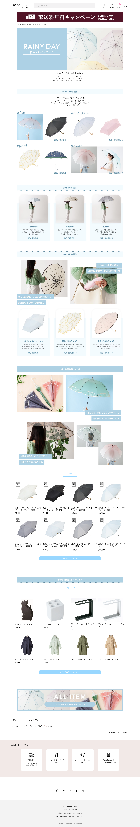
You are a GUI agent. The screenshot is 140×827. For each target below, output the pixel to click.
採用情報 (64, 816)
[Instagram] (64, 790)
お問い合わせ (80, 816)
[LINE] (83, 790)
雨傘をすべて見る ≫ (70, 558)
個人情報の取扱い (73, 809)
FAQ (69, 806)
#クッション (51, 726)
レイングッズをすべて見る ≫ (70, 672)
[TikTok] (57, 790)
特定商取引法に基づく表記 (64, 813)
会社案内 (58, 816)
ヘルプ (65, 806)
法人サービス (72, 816)
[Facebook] (76, 790)
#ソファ (17, 726)
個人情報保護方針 (77, 813)
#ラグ (40, 726)
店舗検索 (74, 806)
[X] (70, 790)
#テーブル (29, 726)
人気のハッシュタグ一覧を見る (119, 732)
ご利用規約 (64, 809)
